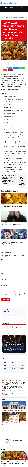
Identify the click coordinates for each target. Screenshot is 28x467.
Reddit (5, 70)
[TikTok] (20, 327)
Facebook (16, 67)
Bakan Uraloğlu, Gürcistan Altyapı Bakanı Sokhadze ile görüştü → (22, 181)
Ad (2, 273)
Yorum (3, 259)
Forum (8, 11)
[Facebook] (4, 327)
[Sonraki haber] (23, 337)
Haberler (3, 16)
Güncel (8, 16)
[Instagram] (12, 327)
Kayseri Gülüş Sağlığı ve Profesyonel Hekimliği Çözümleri (14, 393)
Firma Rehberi (19, 7)
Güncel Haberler (9, 7)
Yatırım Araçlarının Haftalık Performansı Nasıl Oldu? (13, 391)
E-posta (4, 279)
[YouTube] (16, 327)
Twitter (9, 67)
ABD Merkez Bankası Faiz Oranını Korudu (12, 380)
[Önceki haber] (20, 337)
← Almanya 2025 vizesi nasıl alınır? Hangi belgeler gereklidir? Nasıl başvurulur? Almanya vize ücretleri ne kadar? (9, 179)
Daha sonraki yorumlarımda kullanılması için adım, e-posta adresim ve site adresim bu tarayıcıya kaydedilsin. (13, 294)
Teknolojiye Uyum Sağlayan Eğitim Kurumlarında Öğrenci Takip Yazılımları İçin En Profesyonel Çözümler (14, 383)
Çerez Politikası (17, 11)
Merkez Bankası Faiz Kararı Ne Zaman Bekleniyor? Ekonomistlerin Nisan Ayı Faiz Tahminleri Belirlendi (12, 387)
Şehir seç (6, 314)
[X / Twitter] (8, 327)
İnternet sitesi (5, 285)
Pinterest (10, 70)
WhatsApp (22, 67)
